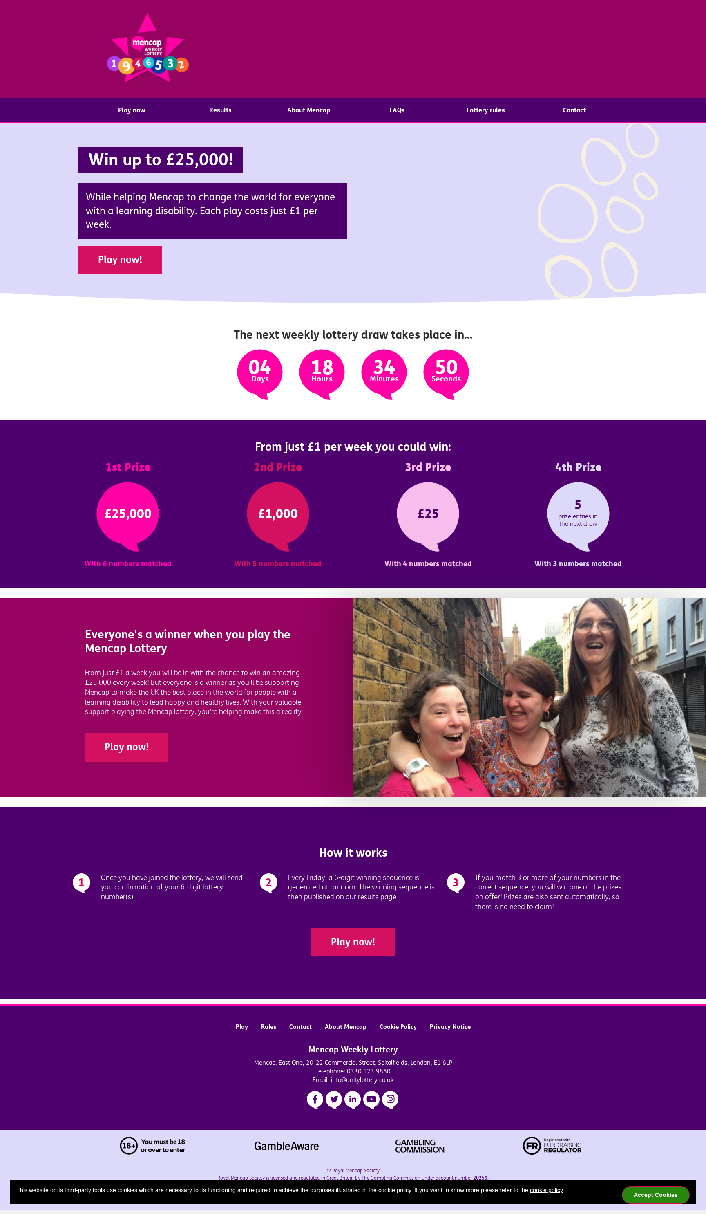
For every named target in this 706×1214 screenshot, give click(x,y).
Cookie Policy (398, 1026)
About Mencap (308, 110)
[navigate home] (148, 49)
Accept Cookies (656, 1195)
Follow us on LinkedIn (352, 1100)
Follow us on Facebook (315, 1100)
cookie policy (546, 1190)
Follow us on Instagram (390, 1100)
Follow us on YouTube (371, 1100)
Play (242, 1026)
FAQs (397, 110)
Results (220, 110)
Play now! (120, 260)
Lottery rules (486, 110)
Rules (268, 1026)
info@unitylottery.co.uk (362, 1080)
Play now (131, 110)
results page (377, 897)
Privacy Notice (450, 1026)
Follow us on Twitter (334, 1100)
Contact (574, 110)
